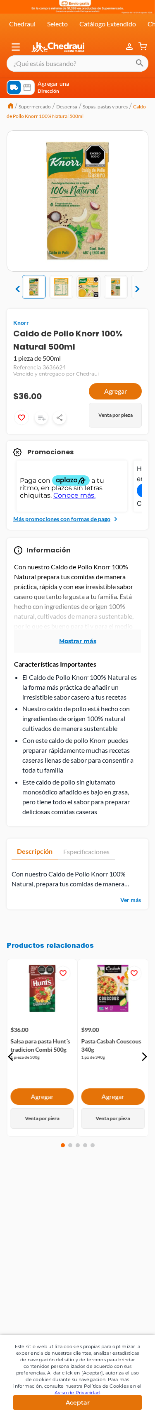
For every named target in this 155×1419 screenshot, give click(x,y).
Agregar (115, 391)
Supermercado (35, 106)
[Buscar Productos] (140, 63)
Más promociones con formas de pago (61, 518)
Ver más (130, 899)
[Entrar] (130, 47)
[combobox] (77, 63)
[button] (16, 47)
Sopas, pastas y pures (105, 106)
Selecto (57, 24)
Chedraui (22, 24)
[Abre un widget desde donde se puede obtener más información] (121, 1404)
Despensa (66, 106)
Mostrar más (77, 641)
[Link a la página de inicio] (11, 106)
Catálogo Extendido (107, 24)
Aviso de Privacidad (77, 1393)
